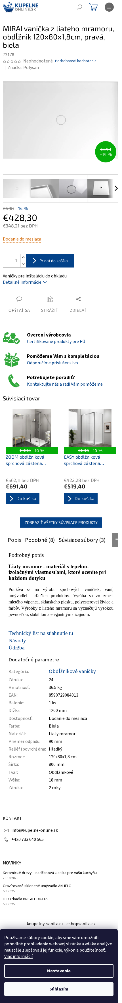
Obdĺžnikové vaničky (72, 671)
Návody (17, 640)
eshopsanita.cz (81, 924)
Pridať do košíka (53, 260)
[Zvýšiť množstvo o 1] (23, 257)
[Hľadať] (79, 7)
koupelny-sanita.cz (45, 924)
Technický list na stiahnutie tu (41, 633)
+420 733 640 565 (27, 839)
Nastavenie (59, 971)
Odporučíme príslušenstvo (52, 363)
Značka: (23, 67)
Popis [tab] (14, 540)
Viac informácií (18, 956)
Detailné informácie (22, 282)
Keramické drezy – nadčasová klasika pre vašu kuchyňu (50, 873)
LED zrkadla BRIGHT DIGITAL (26, 899)
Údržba (16, 648)
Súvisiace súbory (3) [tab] (82, 540)
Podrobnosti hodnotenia (75, 61)
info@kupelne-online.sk (34, 830)
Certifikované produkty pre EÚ (56, 341)
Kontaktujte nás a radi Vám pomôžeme (65, 384)
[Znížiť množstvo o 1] (23, 264)
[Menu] (109, 7)
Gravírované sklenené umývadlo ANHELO (37, 886)
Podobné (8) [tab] (40, 540)
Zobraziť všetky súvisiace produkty (61, 522)
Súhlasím (58, 989)
